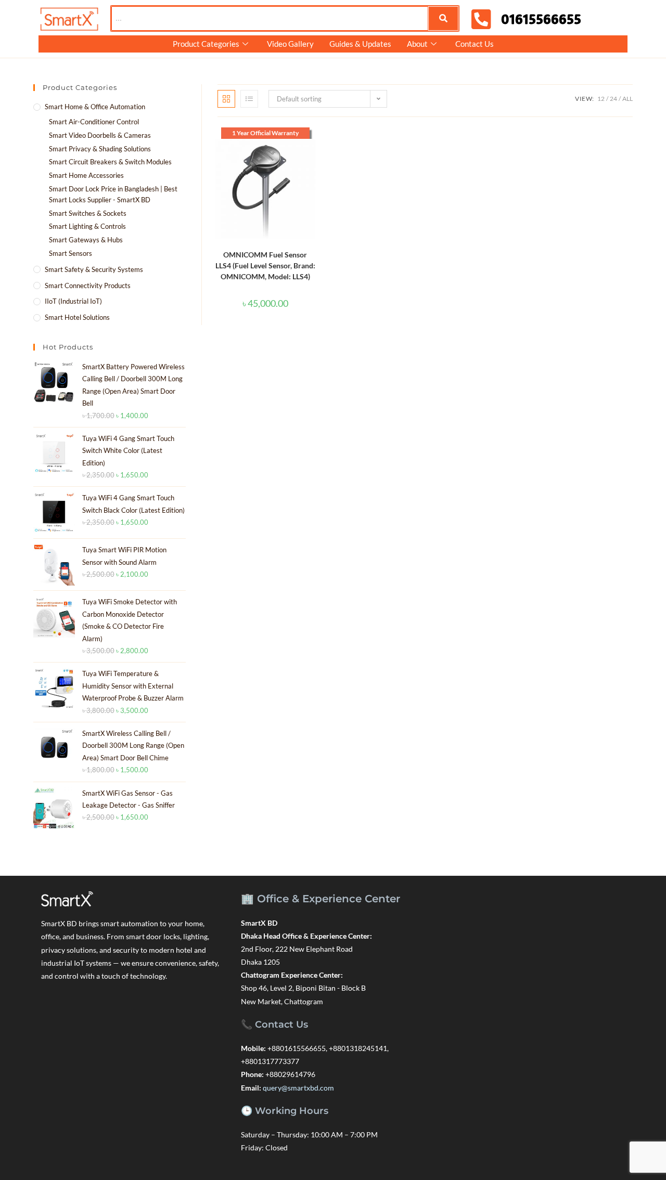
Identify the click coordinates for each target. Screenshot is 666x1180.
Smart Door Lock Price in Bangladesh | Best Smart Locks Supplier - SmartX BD (113, 194)
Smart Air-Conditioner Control (94, 122)
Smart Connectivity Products (88, 285)
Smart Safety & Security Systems (94, 269)
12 (601, 98)
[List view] (249, 99)
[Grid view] (226, 99)
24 (613, 98)
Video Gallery (290, 43)
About (417, 43)
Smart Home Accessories (86, 175)
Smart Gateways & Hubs (86, 240)
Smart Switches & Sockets (87, 213)
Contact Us (474, 43)
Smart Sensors (70, 253)
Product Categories (206, 43)
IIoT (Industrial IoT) (73, 301)
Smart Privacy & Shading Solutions (100, 149)
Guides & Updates (360, 43)
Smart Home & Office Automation (95, 106)
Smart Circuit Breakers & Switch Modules (110, 162)
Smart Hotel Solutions (77, 317)
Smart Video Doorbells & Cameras (100, 135)
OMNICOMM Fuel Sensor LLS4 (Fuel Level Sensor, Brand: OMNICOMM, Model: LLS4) (265, 265)
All (627, 98)
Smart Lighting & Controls (87, 226)
